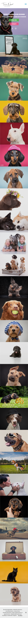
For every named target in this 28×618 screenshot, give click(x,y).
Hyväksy (20, 615)
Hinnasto (14, 24)
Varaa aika (14, 20)
